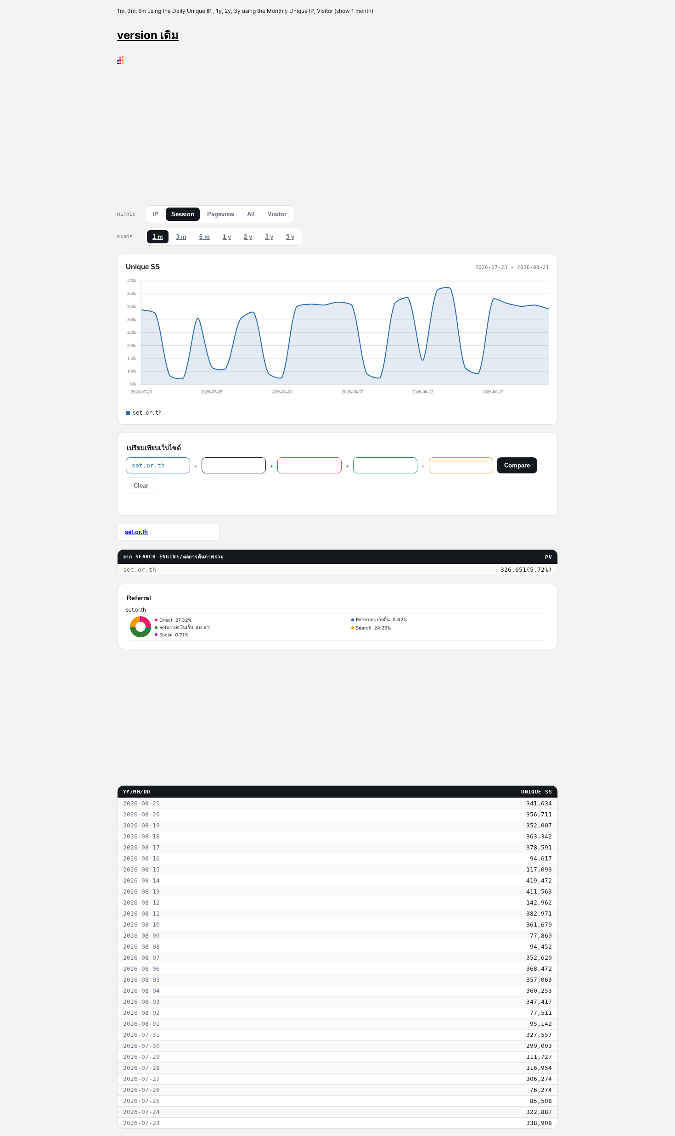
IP (155, 214)
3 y (269, 236)
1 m (157, 236)
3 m (181, 236)
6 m (204, 236)
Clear (141, 485)
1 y (227, 236)
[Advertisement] (337, 132)
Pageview (220, 214)
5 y (290, 236)
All (251, 214)
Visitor (277, 214)
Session (182, 214)
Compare (517, 465)
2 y (248, 236)
